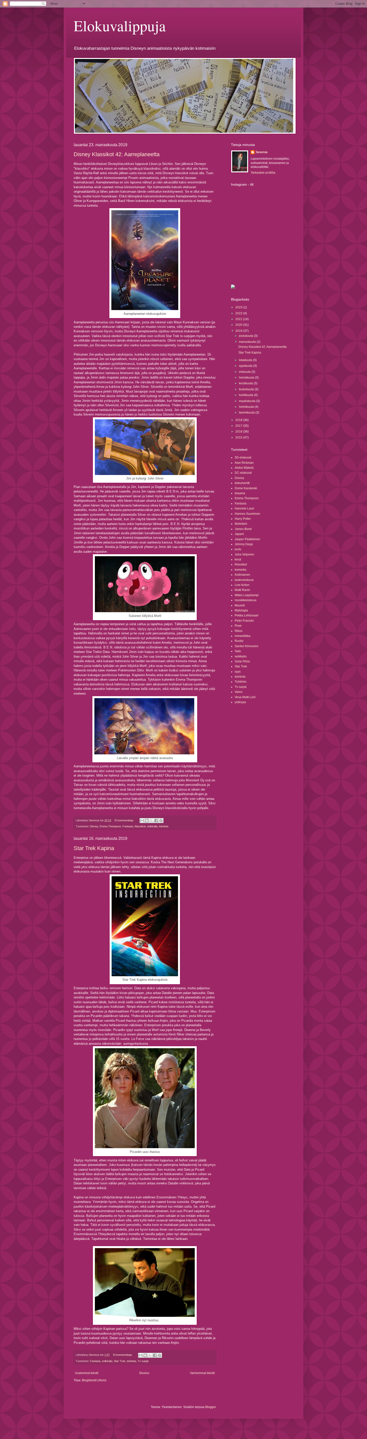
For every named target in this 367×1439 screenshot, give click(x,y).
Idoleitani (241, 523)
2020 (239, 325)
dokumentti (242, 483)
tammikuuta (247, 412)
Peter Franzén (244, 620)
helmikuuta (247, 407)
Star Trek (119, 1361)
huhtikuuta (246, 395)
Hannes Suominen (247, 513)
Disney (94, 826)
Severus (262, 152)
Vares (238, 692)
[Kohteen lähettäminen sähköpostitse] (142, 820)
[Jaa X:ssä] (151, 820)
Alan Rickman (244, 463)
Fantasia (128, 826)
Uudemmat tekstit (86, 1373)
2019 (239, 331)
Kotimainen (242, 574)
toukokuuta (247, 389)
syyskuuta (246, 366)
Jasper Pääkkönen (247, 539)
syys (238, 671)
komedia (240, 569)
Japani (239, 534)
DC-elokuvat (243, 473)
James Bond (243, 529)
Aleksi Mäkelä (244, 468)
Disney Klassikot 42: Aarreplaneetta (117, 154)
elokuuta (245, 372)
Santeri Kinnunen (246, 646)
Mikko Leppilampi (247, 595)
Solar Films (242, 661)
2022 (239, 313)
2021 (239, 319)
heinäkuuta (247, 377)
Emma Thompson (110, 826)
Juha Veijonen (244, 554)
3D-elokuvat (243, 457)
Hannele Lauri (244, 508)
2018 (239, 420)
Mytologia (241, 610)
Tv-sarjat (143, 1361)
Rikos (238, 631)
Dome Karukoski (246, 488)
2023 (239, 307)
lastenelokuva (244, 580)
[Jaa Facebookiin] (156, 820)
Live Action (242, 585)
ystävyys (240, 702)
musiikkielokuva (245, 600)
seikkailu (152, 826)
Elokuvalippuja (120, 25)
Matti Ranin (242, 590)
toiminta (163, 826)
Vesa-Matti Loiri (245, 697)
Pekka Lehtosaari (246, 615)
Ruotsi (239, 641)
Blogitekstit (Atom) (94, 1380)
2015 (239, 437)
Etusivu (144, 1373)
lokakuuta (246, 360)
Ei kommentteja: (125, 820)
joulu (238, 549)
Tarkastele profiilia (263, 172)
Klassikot (140, 826)
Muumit (240, 605)
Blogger (210, 1407)
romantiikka (242, 636)
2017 (239, 426)
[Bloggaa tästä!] (146, 820)
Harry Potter (243, 518)
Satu (238, 651)
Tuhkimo (240, 681)
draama (240, 493)
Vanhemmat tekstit (202, 1373)
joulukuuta (246, 336)
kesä (238, 559)
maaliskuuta (247, 401)
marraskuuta (248, 342)
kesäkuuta (246, 383)
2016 (239, 431)
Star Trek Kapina (94, 848)
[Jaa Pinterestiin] (161, 820)
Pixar (238, 625)
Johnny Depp (244, 544)
